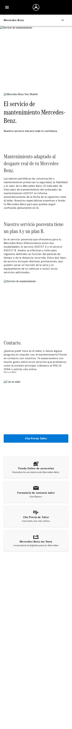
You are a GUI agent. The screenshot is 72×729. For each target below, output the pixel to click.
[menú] (7, 7)
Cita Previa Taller (36, 438)
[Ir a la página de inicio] (36, 7)
